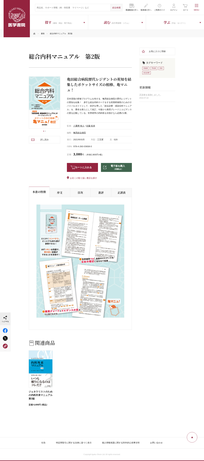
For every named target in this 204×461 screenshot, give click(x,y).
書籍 (43, 34)
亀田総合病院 (79, 133)
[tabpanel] (44, 102)
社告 (43, 442)
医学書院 (17, 18)
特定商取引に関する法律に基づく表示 (74, 442)
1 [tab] (43, 131)
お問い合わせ (156, 442)
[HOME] (34, 33)
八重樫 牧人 (78, 126)
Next (60, 102)
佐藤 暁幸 (90, 126)
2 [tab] (45, 131)
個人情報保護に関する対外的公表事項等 (121, 442)
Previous (29, 102)
